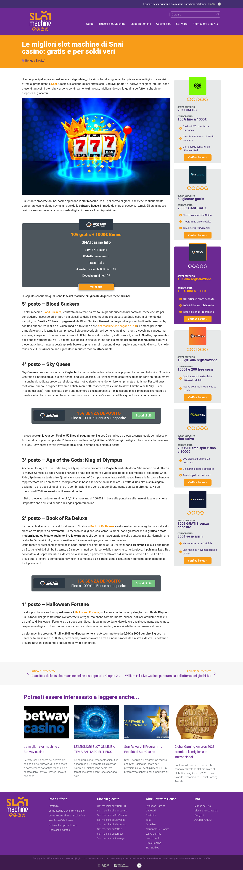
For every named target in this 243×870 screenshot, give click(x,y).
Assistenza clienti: (87, 269)
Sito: (88, 250)
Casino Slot (163, 23)
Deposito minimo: (93, 275)
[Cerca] (218, 14)
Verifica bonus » (197, 157)
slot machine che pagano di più (117, 326)
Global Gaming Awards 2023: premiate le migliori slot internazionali (195, 752)
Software (181, 23)
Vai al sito (96, 287)
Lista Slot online (141, 23)
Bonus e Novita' (35, 60)
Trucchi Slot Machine (112, 23)
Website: (88, 256)
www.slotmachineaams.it (63, 858)
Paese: (92, 262)
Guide (89, 23)
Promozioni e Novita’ (205, 23)
